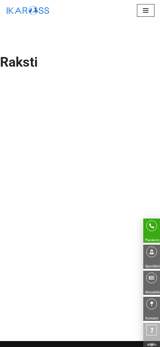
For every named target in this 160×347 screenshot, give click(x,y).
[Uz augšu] (151, 330)
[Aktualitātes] (151, 278)
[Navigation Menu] (145, 10)
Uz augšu (151, 344)
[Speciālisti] (151, 251)
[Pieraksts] (151, 225)
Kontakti (151, 318)
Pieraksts (152, 240)
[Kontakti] (151, 304)
